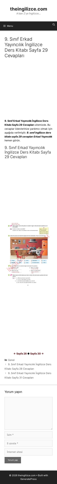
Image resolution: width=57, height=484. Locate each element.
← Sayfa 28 (20, 353)
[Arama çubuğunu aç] (53, 24)
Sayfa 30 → (37, 353)
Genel (11, 360)
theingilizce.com (28, 9)
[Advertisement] (28, 89)
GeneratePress (28, 479)
